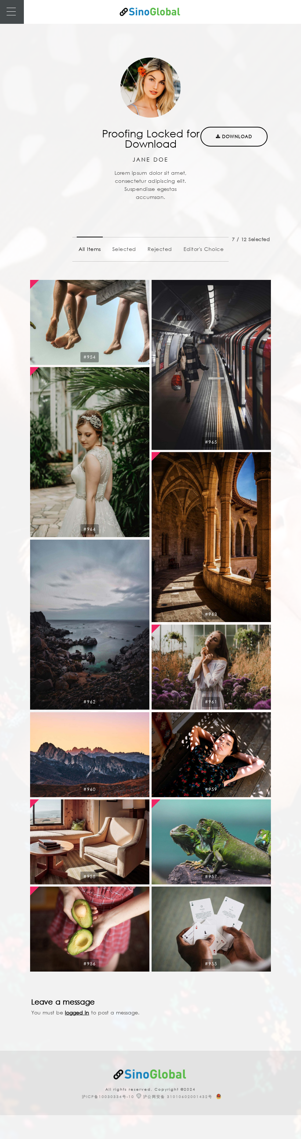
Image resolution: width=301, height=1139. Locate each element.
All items (90, 249)
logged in (77, 1012)
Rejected (160, 249)
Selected (124, 249)
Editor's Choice (204, 249)
